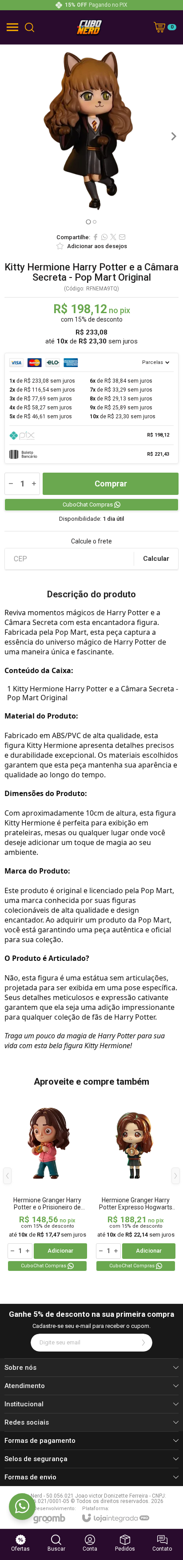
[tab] (88, 221)
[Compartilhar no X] (113, 237)
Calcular (156, 559)
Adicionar (60, 1250)
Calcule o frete (91, 541)
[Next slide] (173, 136)
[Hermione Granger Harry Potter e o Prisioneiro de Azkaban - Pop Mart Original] (47, 1182)
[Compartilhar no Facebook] (95, 237)
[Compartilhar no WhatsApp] (104, 237)
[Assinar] (143, 1343)
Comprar (111, 483)
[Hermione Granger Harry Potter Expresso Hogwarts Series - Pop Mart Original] (135, 1182)
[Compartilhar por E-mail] (122, 237)
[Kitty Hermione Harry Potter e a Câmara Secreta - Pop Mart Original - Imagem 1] (91, 136)
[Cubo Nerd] (89, 27)
